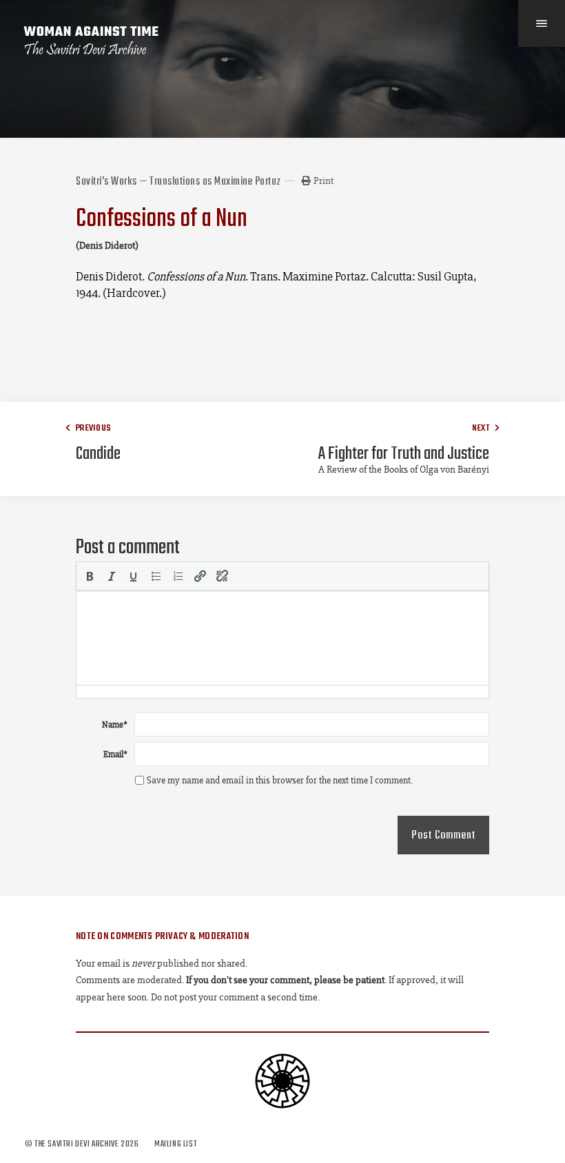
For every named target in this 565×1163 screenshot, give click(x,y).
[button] (89, 576)
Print (323, 180)
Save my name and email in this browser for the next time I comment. (280, 780)
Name (114, 724)
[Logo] (92, 40)
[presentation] (90, 576)
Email (115, 754)
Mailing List (175, 1144)
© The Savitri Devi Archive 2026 (83, 1144)
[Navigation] (541, 23)
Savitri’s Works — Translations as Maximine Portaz (178, 182)
